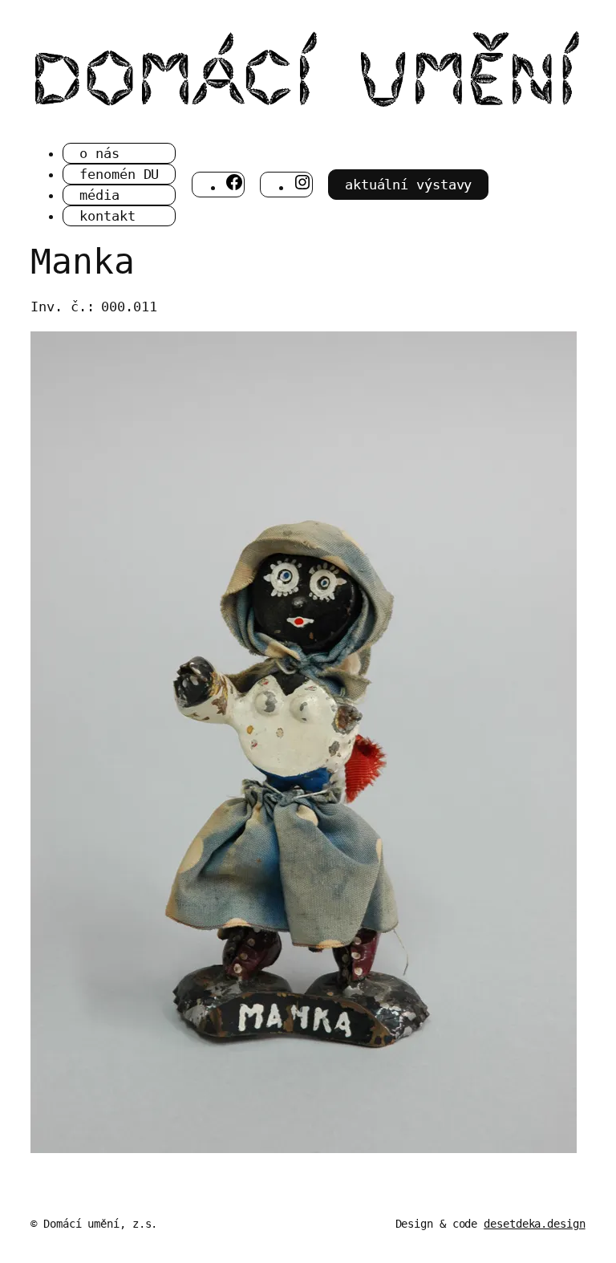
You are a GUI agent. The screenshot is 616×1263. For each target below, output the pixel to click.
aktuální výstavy (408, 185)
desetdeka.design (534, 1223)
